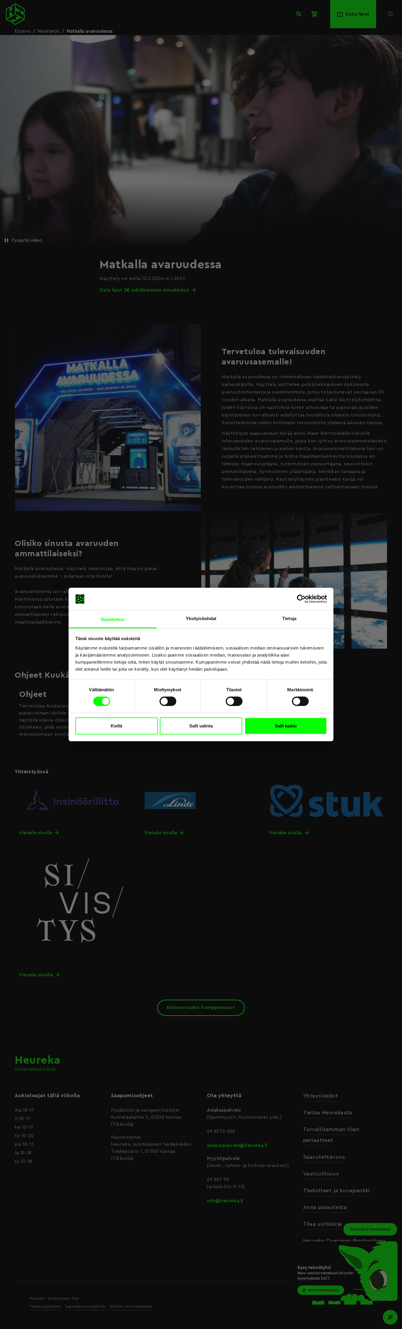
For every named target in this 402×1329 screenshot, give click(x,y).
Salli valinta (201, 725)
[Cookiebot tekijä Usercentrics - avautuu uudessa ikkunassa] (301, 598)
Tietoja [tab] (289, 618)
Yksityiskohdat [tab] (201, 618)
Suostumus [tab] (113, 619)
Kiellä (116, 725)
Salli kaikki (286, 725)
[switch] (168, 701)
